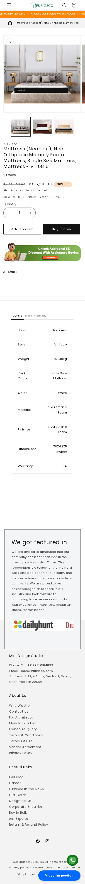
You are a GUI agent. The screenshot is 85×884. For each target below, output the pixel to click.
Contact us (18, 711)
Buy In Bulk (18, 812)
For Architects (21, 717)
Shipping (9, 190)
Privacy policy (19, 867)
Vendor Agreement (25, 747)
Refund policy (42, 867)
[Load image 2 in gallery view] (42, 126)
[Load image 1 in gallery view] (20, 126)
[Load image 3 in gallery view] (64, 126)
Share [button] (13, 271)
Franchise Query (23, 729)
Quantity (9, 204)
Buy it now (61, 229)
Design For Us (20, 801)
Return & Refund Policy (28, 824)
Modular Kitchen (23, 723)
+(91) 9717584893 (39, 665)
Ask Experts (18, 818)
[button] (9, 5)
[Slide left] (5, 128)
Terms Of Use (20, 741)
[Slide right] (80, 128)
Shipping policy (28, 874)
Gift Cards (18, 795)
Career (15, 783)
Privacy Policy (20, 753)
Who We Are (19, 705)
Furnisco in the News (26, 789)
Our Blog (16, 777)
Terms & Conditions (26, 735)
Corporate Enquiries (26, 806)
